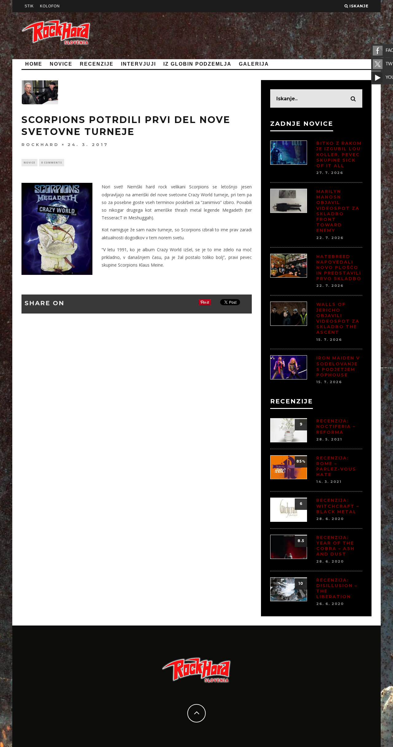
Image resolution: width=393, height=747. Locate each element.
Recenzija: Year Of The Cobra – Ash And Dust (335, 546)
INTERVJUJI (138, 64)
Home (33, 64)
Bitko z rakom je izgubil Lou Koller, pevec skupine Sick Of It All (339, 154)
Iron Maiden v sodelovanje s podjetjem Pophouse (338, 366)
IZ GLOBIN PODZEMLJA (197, 64)
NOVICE (61, 64)
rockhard (40, 144)
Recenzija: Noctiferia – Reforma (336, 426)
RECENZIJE (97, 64)
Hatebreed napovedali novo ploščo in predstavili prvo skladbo (338, 268)
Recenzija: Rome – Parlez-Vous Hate (336, 466)
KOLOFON (50, 6)
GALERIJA (254, 64)
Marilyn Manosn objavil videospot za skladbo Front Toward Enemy (338, 211)
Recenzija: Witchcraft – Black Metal (337, 506)
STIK (29, 6)
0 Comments (51, 162)
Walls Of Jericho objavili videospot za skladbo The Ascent (338, 318)
